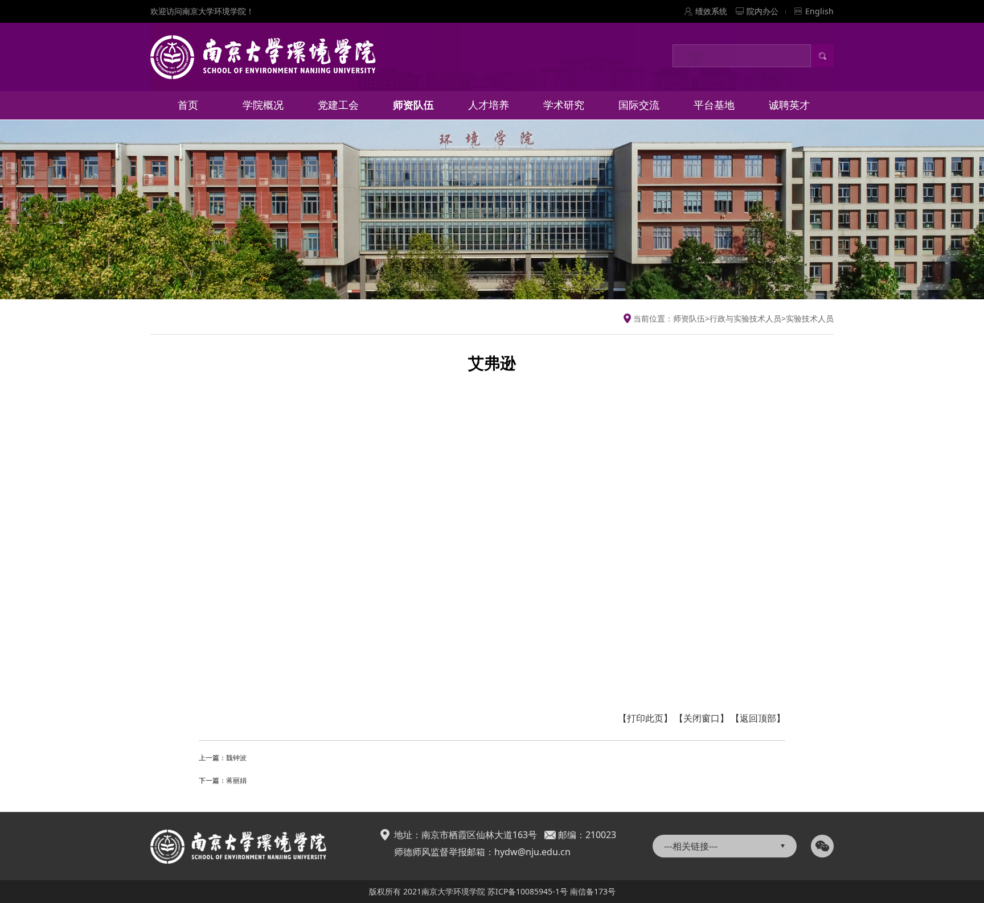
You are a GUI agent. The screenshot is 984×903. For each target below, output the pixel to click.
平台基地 (714, 105)
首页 (188, 105)
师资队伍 (413, 105)
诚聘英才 (789, 105)
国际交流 (638, 105)
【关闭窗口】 (701, 718)
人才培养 (488, 105)
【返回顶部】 (758, 718)
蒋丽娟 (236, 780)
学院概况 (263, 105)
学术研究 (563, 105)
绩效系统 (711, 11)
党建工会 (338, 105)
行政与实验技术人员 (745, 318)
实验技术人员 (810, 318)
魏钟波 (236, 757)
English (819, 11)
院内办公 (762, 11)
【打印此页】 (645, 718)
